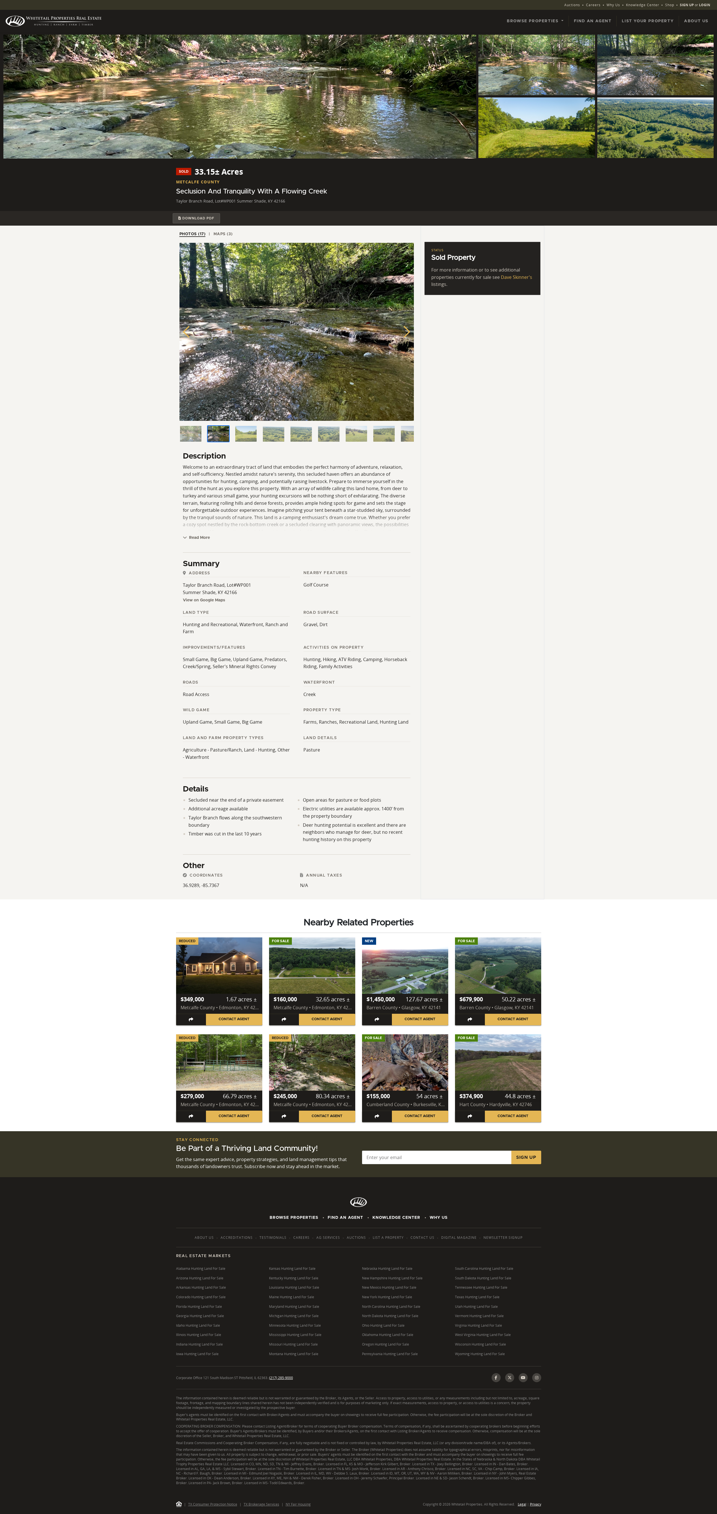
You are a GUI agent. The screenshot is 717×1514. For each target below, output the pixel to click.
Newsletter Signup (503, 1237)
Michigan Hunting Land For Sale (294, 1315)
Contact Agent (234, 1019)
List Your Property (648, 21)
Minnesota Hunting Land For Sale (295, 1325)
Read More (199, 538)
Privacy (535, 1504)
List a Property (388, 1237)
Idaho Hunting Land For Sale (198, 1325)
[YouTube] (523, 1377)
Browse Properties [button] (533, 21)
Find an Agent (593, 21)
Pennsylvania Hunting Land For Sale (390, 1353)
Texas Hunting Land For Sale (477, 1297)
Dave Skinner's (516, 277)
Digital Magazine (459, 1237)
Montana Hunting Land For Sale (293, 1353)
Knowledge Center (642, 5)
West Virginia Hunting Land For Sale (483, 1334)
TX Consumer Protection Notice (212, 1504)
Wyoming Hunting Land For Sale (480, 1353)
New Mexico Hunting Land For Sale (389, 1287)
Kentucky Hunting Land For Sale (293, 1278)
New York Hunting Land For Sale (387, 1297)
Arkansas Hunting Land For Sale (201, 1287)
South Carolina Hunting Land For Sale (484, 1268)
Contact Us (422, 1237)
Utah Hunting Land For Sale (476, 1306)
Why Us (613, 5)
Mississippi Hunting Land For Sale (295, 1334)
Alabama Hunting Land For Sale (200, 1268)
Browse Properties (294, 1218)
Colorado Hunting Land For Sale (201, 1297)
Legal (522, 1504)
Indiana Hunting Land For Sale (199, 1344)
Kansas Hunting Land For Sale (292, 1268)
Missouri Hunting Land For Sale (293, 1344)
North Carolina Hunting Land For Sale (391, 1306)
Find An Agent (345, 1218)
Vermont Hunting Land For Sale (479, 1315)
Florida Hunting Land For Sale (199, 1306)
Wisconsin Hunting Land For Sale (480, 1344)
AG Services (328, 1237)
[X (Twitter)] (509, 1377)
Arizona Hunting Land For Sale (199, 1278)
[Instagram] (536, 1377)
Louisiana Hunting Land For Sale (294, 1287)
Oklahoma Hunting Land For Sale (387, 1334)
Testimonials (273, 1237)
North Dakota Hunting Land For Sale (390, 1315)
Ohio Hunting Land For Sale (383, 1325)
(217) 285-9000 (281, 1377)
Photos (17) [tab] (192, 234)
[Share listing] (191, 1019)
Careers (593, 5)
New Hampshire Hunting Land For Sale (392, 1278)
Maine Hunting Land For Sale (291, 1297)
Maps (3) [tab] (223, 234)
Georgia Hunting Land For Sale (200, 1315)
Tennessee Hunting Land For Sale (481, 1287)
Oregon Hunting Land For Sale (385, 1344)
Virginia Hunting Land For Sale (478, 1325)
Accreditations (237, 1237)
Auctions (572, 5)
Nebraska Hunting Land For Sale (387, 1268)
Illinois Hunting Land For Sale (198, 1334)
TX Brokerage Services (261, 1504)
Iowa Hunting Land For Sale (197, 1353)
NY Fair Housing (298, 1504)
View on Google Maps (204, 600)
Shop (669, 5)
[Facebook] (496, 1377)
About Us (696, 21)
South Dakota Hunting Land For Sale (483, 1278)
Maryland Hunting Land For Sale (294, 1306)
